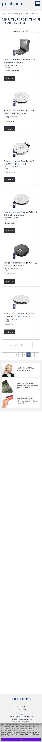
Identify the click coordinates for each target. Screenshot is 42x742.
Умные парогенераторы (21, 722)
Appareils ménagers (31, 13)
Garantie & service (25, 368)
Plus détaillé (5, 736)
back (4, 354)
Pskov (21, 714)
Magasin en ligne (25, 399)
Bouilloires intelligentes (21, 709)
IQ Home (21, 706)
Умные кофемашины (21, 712)
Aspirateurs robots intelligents (21, 719)
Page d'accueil (6, 13)
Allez (36, 354)
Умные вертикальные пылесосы (21, 717)
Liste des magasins (25, 383)
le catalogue (18, 13)
